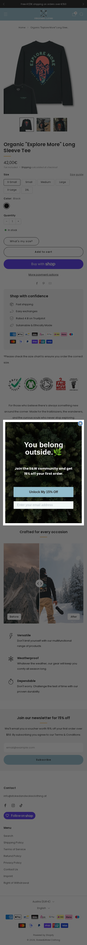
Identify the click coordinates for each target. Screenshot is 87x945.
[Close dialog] (80, 423)
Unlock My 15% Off (43, 492)
